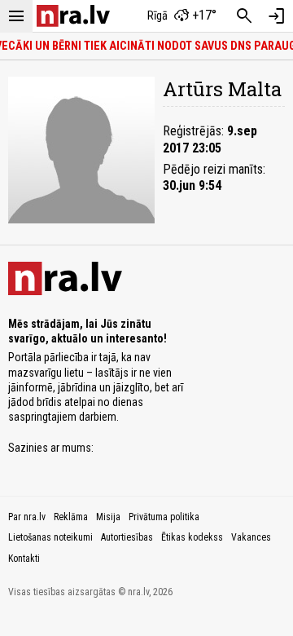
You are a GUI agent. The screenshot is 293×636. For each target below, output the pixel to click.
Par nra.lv (27, 517)
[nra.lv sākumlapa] (73, 16)
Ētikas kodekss (192, 537)
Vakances (251, 537)
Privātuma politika (164, 517)
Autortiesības (127, 537)
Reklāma (71, 517)
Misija (108, 517)
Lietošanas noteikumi (50, 537)
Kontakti (24, 558)
